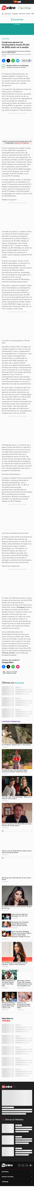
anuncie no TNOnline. (22, 143)
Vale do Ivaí (22, 13)
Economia (17, 19)
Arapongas (15, 13)
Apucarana (8, 13)
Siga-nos (24, 60)
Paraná (28, 13)
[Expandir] (31, 1181)
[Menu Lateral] (2, 14)
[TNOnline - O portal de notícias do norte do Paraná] (8, 8)
